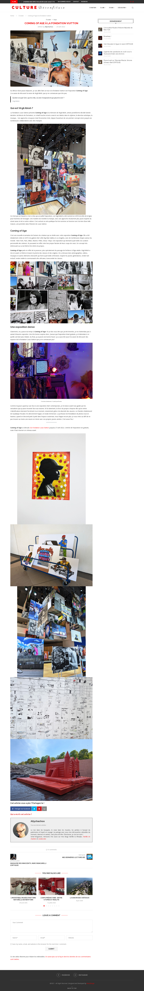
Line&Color (42, 839)
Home (12, 16)
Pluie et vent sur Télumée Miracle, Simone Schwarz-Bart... (45, 2)
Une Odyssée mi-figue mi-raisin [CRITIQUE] (118, 44)
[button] (19, 1)
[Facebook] (130, 1)
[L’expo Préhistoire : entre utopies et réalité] (51, 886)
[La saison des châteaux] (80, 886)
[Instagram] (133, 1)
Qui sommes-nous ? (64, 1)
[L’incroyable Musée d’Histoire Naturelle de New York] (23, 886)
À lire (102, 7)
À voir (111, 7)
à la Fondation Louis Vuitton (39, 428)
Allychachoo (49, 27)
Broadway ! (107, 36)
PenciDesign (90, 983)
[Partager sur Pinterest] (39, 808)
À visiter (92, 7)
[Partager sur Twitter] (34, 808)
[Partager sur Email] (44, 808)
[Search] (133, 7)
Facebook (84, 1)
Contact (76, 1)
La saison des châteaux (79, 898)
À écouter (121, 7)
